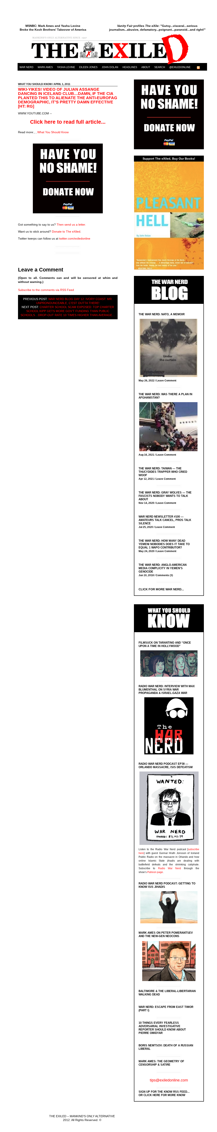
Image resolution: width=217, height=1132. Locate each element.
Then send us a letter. (71, 224)
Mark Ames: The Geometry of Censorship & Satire (161, 1063)
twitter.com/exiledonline (74, 238)
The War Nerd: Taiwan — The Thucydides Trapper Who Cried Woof (163, 472)
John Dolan (110, 67)
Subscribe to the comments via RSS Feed (46, 290)
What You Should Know (35, 84)
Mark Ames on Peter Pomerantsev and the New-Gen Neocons (166, 934)
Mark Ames (45, 67)
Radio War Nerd (169, 868)
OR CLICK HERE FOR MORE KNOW (162, 1095)
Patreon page (155, 872)
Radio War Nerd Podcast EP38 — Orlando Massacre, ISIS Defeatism (166, 765)
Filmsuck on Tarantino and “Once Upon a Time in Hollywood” (165, 644)
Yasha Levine (66, 67)
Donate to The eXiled (66, 231)
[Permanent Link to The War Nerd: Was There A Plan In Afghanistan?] (169, 427)
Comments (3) (164, 575)
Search (159, 67)
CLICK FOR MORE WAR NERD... (161, 589)
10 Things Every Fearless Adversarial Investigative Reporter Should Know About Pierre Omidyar (162, 1028)
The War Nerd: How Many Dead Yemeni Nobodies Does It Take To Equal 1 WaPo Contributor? (164, 544)
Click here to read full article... (68, 122)
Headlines (129, 67)
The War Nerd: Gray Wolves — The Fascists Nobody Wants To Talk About (165, 496)
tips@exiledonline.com (169, 1080)
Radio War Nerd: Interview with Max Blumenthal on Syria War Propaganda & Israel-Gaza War (167, 690)
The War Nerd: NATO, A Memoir (162, 314)
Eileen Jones (88, 67)
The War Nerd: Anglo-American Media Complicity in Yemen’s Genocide (162, 568)
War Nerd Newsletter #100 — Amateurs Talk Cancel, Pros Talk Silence (165, 520)
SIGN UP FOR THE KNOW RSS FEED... (164, 1091)
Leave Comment (166, 380)
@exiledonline (180, 67)
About (145, 67)
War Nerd (26, 67)
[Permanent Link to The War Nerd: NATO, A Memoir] (169, 348)
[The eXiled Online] (112, 64)
